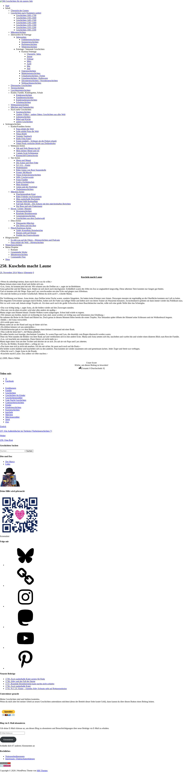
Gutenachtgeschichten (14, 402)
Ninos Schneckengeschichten (28, 175)
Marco (20, 272)
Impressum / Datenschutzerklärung (20, 759)
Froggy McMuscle (24, 172)
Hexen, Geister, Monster (21, 208)
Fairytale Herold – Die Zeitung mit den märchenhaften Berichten (43, 204)
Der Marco (10, 461)
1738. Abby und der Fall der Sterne (20, 681)
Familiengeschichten (24, 97)
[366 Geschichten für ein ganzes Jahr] (16, 1)
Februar (30, 59)
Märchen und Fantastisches (22, 107)
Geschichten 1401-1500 (26, 20)
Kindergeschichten (24, 95)
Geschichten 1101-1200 (26, 27)
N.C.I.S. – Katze (23, 165)
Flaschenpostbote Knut (26, 194)
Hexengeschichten (24, 211)
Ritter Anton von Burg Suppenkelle (31, 170)
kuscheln (9, 412)
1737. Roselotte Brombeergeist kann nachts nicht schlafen (29, 684)
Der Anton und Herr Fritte (27, 163)
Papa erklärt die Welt (25, 129)
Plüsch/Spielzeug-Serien (21, 228)
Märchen (9, 415)
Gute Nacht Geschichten (15, 400)
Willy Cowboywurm (24, 177)
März (29, 61)
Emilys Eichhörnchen (25, 182)
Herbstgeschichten (29, 44)
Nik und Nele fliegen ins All (28, 148)
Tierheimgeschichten (24, 189)
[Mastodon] (25, 627)
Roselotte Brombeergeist (26, 213)
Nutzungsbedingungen (15, 756)
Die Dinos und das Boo (26, 225)
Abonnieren (8, 739)
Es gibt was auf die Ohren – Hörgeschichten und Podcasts (35, 240)
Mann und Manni (23, 160)
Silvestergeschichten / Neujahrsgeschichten (39, 80)
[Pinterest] (25, 668)
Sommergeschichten (29, 42)
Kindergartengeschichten (26, 100)
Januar (29, 56)
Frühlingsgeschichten (30, 39)
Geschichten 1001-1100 (26, 30)
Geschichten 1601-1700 (26, 15)
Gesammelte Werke (19, 252)
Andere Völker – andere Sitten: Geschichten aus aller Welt (40, 114)
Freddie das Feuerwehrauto (27, 235)
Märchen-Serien (17, 192)
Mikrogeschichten (18, 32)
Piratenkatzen (21, 167)
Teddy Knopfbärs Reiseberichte (29, 230)
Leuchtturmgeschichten (20, 90)
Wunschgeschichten (13, 245)
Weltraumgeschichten (20, 105)
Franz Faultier (22, 180)
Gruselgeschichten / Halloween (34, 78)
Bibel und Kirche (23, 119)
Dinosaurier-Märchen (25, 223)
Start (7, 6)
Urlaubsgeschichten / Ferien (33, 76)
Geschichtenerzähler (14, 398)
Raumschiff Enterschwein (27, 155)
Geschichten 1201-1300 (26, 25)
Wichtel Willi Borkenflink (27, 201)
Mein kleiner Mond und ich (27, 151)
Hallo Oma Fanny (23, 138)
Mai (28, 66)
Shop (7, 259)
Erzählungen (10, 388)
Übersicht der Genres (20, 10)
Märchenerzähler (12, 417)
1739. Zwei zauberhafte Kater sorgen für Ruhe (25, 679)
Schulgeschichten (23, 102)
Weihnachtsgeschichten (31, 83)
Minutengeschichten (19, 254)
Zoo (7, 422)
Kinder (8, 405)
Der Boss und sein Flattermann (29, 206)
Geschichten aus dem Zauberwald (30, 218)
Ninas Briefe (21, 134)
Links (7, 464)
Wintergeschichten (29, 47)
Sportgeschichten (23, 112)
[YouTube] (25, 647)
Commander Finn (18, 257)
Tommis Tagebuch (24, 136)
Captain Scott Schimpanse (27, 153)
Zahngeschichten (23, 117)
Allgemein (27, 272)
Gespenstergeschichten (25, 216)
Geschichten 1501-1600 (26, 18)
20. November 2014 (8, 272)
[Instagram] (25, 606)
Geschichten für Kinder (15, 395)
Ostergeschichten (28, 71)
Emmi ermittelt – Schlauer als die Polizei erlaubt (36, 141)
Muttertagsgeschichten (30, 73)
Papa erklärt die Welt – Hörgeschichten (27, 242)
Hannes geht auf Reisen (26, 233)
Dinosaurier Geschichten (21, 85)
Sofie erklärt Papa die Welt (27, 131)
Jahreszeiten (21, 37)
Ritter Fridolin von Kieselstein (29, 196)
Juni (28, 68)
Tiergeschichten (17, 88)
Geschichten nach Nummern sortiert (26, 13)
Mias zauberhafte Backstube (28, 199)
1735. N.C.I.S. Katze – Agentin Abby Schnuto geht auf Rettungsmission (36, 688)
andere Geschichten (24, 122)
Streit (7, 419)
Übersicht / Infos (34, 54)
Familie (8, 390)
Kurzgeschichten (12, 410)
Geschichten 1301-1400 (26, 22)
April (29, 64)
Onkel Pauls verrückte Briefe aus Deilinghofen (36, 143)
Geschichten (10, 393)
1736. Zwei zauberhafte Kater (18, 686)
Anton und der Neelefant (26, 187)
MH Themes (42, 770)
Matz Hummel (22, 184)
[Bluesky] (25, 565)
